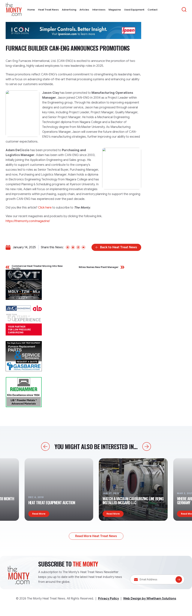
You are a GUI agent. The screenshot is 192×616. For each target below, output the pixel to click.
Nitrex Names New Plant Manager (98, 267)
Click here (45, 207)
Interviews (98, 9)
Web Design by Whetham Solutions (149, 598)
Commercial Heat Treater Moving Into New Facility (37, 267)
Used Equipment (134, 9)
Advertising (69, 9)
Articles (84, 9)
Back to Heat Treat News (118, 247)
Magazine (115, 9)
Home (31, 9)
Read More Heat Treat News (96, 536)
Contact (153, 9)
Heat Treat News (48, 9)
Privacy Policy (108, 598)
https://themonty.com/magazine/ (28, 221)
